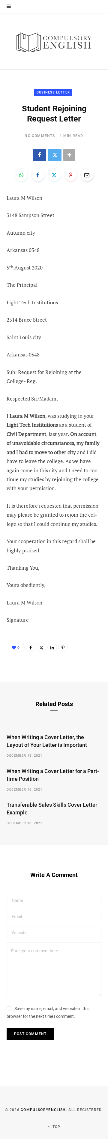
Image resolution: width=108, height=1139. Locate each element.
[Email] (87, 175)
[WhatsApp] (21, 175)
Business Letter (53, 92)
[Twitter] (55, 155)
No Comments (40, 136)
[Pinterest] (70, 175)
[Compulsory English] (54, 41)
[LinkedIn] (52, 647)
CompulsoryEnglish (43, 1110)
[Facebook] (39, 155)
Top (56, 1127)
